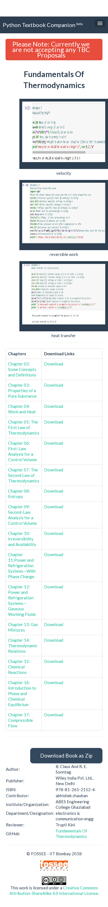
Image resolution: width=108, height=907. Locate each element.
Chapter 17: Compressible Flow (20, 720)
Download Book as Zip (66, 755)
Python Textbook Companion (43, 24)
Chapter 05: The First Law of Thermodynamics (23, 427)
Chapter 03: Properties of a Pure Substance (22, 390)
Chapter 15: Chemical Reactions (19, 667)
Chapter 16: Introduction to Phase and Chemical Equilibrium (22, 693)
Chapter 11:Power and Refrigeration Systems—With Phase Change (22, 565)
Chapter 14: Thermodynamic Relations (22, 646)
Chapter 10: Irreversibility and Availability (22, 539)
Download (53, 363)
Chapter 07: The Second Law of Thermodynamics (23, 475)
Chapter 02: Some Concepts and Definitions (22, 369)
